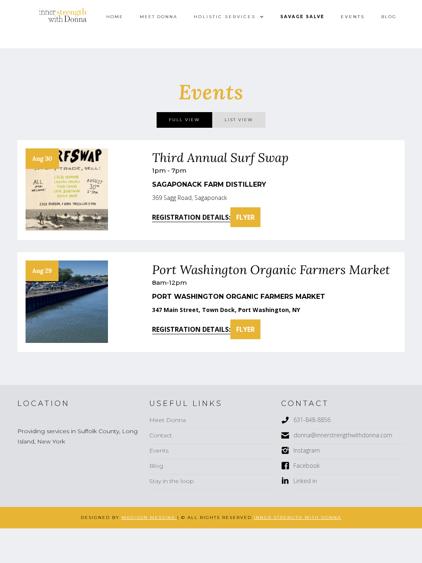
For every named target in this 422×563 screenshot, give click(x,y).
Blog (388, 16)
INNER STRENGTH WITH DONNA (297, 517)
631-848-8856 (312, 420)
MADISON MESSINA (149, 517)
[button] (228, 17)
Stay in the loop (171, 481)
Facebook (306, 465)
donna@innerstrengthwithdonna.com (342, 435)
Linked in (305, 481)
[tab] (184, 120)
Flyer (245, 217)
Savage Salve (302, 16)
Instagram (306, 450)
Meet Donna (158, 16)
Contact (160, 435)
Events (353, 16)
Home (114, 16)
